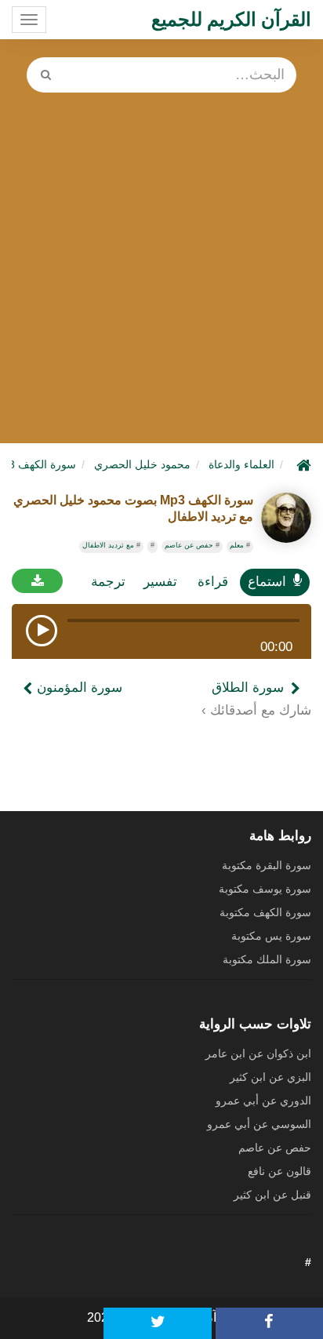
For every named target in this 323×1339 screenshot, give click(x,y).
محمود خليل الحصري (142, 464)
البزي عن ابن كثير (270, 1077)
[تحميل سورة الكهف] (37, 581)
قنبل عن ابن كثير (272, 1195)
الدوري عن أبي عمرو (263, 1100)
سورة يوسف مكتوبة (265, 889)
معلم (237, 545)
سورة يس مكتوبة (271, 936)
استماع (267, 581)
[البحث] (45, 75)
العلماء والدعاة (241, 464)
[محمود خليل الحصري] (286, 518)
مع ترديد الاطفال (108, 545)
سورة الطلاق (248, 687)
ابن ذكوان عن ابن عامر (258, 1053)
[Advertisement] (161, 262)
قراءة (213, 581)
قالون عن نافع (279, 1171)
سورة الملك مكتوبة (267, 959)
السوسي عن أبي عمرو (259, 1124)
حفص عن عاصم (189, 545)
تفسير (160, 581)
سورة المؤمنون (77, 687)
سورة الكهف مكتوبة (265, 912)
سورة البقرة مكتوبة (266, 865)
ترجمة (108, 581)
